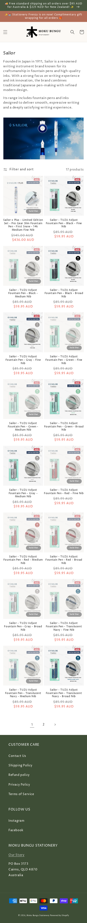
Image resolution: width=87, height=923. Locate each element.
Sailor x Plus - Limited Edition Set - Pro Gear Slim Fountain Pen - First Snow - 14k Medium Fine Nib (23, 225)
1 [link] (32, 724)
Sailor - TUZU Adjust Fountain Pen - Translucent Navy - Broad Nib (64, 693)
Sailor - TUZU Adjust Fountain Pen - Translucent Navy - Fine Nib (64, 627)
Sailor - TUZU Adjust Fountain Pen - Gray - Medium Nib (23, 493)
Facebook (15, 830)
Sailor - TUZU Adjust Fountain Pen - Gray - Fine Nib (23, 360)
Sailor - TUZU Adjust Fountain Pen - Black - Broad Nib (64, 293)
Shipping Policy (20, 765)
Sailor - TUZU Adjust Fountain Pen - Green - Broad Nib (64, 427)
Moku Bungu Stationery (38, 915)
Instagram (16, 821)
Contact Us (17, 756)
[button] (5, 32)
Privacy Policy (19, 785)
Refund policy (19, 775)
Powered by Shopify (59, 915)
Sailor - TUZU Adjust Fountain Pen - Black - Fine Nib (64, 223)
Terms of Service (21, 794)
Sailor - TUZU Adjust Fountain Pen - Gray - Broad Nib (23, 627)
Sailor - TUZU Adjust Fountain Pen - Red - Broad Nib (63, 560)
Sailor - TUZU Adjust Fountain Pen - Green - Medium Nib (23, 427)
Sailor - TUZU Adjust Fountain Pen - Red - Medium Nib (23, 560)
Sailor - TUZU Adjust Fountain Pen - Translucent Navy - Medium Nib (23, 693)
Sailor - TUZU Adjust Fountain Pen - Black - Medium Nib (23, 293)
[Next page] (55, 724)
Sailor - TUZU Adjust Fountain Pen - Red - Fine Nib (64, 491)
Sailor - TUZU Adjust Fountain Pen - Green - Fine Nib (63, 360)
